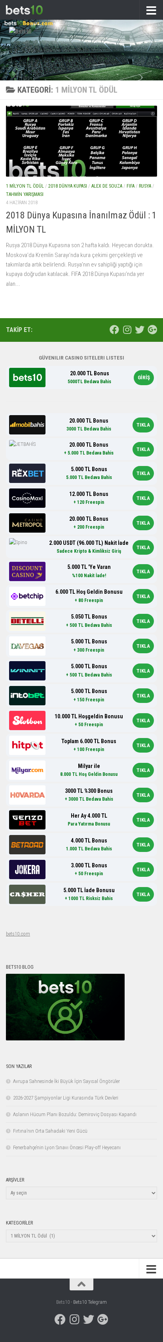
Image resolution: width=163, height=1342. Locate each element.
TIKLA (143, 425)
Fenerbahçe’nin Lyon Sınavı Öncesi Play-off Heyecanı (67, 1147)
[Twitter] (139, 329)
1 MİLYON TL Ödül (25, 186)
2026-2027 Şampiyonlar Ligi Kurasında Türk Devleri (65, 1098)
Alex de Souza (106, 186)
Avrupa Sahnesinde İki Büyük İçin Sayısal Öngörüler (66, 1081)
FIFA (131, 186)
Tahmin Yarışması (25, 194)
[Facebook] (114, 329)
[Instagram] (127, 329)
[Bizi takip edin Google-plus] (152, 329)
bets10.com (18, 934)
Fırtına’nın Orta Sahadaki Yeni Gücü (50, 1131)
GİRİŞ (144, 377)
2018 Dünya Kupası (67, 186)
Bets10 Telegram (90, 1302)
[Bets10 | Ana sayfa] (30, 10)
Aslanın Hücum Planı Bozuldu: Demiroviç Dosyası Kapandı (74, 1114)
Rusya (145, 186)
